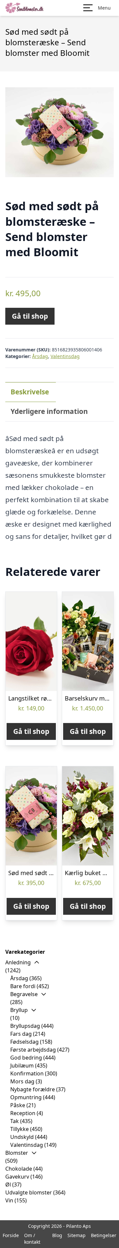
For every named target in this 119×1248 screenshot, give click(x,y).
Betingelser (103, 1235)
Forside (11, 1235)
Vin (9, 1200)
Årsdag (40, 356)
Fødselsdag (24, 1041)
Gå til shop (30, 316)
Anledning (18, 962)
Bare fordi (22, 986)
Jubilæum (22, 1065)
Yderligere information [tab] (49, 411)
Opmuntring (26, 1097)
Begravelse (24, 994)
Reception (22, 1113)
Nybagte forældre (32, 1089)
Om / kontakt (32, 1238)
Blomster (16, 1152)
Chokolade (18, 1168)
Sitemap (76, 1235)
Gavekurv (17, 1176)
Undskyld (22, 1137)
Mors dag (22, 1081)
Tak (14, 1121)
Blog (57, 1235)
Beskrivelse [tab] (30, 391)
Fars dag (21, 1033)
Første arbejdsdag (33, 1049)
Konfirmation (27, 1073)
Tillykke (19, 1129)
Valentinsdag (65, 356)
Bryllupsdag (25, 1025)
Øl (8, 1184)
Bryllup (19, 1010)
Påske (17, 1105)
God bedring (26, 1057)
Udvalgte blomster (28, 1192)
